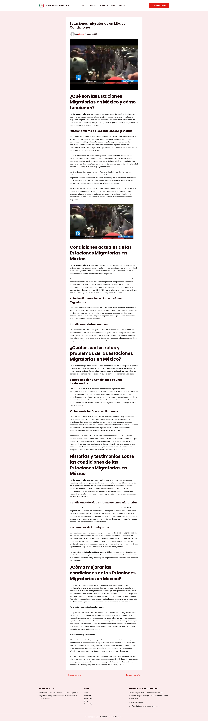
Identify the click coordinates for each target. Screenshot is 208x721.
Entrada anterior (73, 675)
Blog (113, 5)
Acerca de (104, 5)
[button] (159, 5)
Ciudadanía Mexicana (57, 5)
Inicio (84, 5)
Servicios (92, 5)
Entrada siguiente (134, 675)
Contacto (122, 5)
